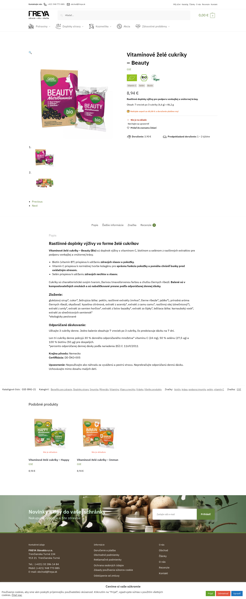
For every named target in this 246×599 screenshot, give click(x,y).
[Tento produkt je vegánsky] (155, 77)
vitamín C (219, 389)
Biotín (150, 85)
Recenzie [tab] (147, 225)
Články (192, 4)
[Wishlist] (66, 416)
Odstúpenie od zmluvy (106, 575)
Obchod (163, 550)
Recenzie (206, 4)
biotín (177, 389)
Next (35, 205)
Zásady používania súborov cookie (113, 569)
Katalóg (185, 4)
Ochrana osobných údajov (109, 565)
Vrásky (139, 389)
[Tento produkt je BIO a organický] (144, 77)
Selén (141, 85)
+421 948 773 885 (56, 4)
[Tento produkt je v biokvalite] (132, 77)
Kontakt (214, 4)
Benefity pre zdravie (61, 389)
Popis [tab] (94, 225)
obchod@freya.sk (78, 4)
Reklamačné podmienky (107, 559)
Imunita (94, 389)
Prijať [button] (210, 593)
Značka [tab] (132, 225)
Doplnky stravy (81, 389)
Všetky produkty (153, 389)
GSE (129, 69)
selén (210, 389)
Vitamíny (114, 389)
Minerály (103, 389)
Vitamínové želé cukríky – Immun (97, 459)
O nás (198, 4)
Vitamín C (132, 85)
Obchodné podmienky (106, 554)
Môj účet (177, 4)
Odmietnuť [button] (223, 593)
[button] (206, 15)
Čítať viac (17, 595)
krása (184, 389)
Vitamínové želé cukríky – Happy (49, 459)
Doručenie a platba (105, 550)
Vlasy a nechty (127, 389)
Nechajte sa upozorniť (138, 123)
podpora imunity (197, 389)
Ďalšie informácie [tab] (113, 225)
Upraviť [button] (237, 593)
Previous (37, 201)
